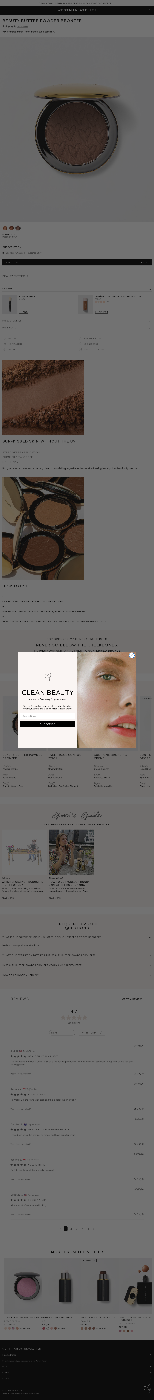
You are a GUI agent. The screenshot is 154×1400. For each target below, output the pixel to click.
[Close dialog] (131, 655)
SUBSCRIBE (47, 724)
